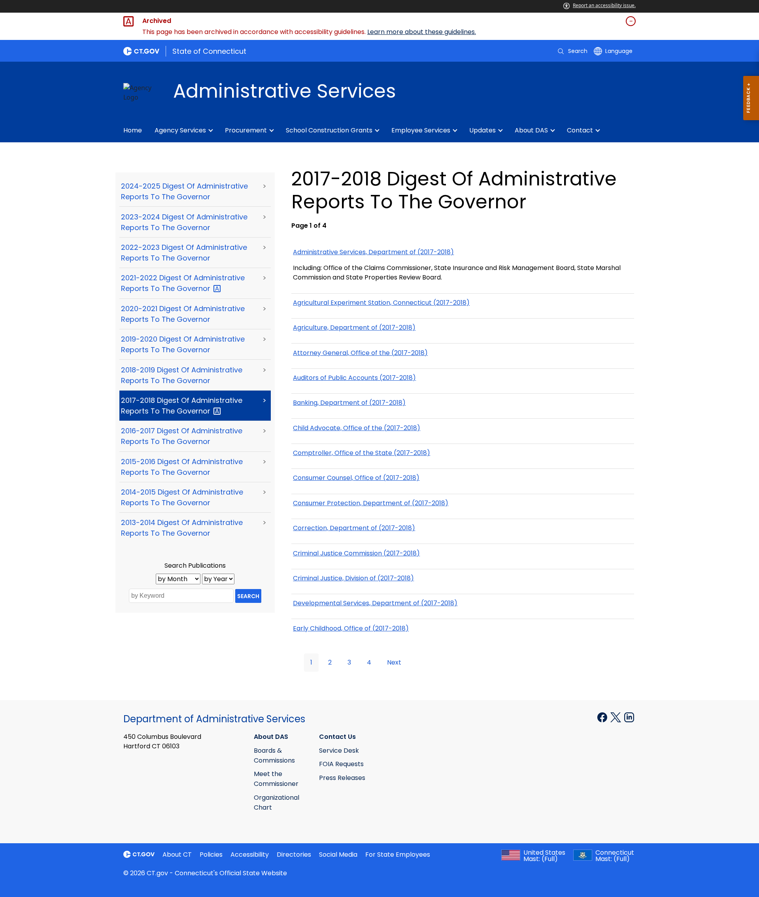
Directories (294, 854)
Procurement (246, 130)
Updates (482, 130)
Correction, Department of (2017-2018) (354, 528)
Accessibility (249, 854)
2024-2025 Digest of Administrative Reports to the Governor (184, 191)
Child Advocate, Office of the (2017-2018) (356, 427)
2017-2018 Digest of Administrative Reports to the (181, 405)
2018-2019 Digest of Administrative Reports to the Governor (181, 375)
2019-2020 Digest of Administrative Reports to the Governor (183, 344)
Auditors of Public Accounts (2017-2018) (354, 377)
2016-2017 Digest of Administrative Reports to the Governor (181, 436)
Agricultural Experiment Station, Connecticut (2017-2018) (381, 302)
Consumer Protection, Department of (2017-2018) (370, 503)
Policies (211, 854)
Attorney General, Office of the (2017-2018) (360, 352)
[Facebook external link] (603, 716)
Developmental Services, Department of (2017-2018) (375, 603)
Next (394, 662)
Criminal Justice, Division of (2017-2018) (353, 578)
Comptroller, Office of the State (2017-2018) (361, 452)
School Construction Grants (329, 130)
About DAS (531, 130)
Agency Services (180, 130)
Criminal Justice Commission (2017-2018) (356, 553)
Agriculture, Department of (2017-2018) (354, 327)
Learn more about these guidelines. (421, 31)
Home (132, 130)
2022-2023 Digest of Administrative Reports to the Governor (184, 252)
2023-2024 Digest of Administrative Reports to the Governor (184, 222)
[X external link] (616, 716)
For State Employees (397, 854)
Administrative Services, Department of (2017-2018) (373, 252)
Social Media (338, 854)
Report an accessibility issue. (604, 5)
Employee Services (420, 130)
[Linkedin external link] (629, 716)
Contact (580, 130)
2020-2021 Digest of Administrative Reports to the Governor (183, 314)
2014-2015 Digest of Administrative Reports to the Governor (182, 497)
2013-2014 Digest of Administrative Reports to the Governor (182, 527)
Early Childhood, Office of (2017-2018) (351, 628)
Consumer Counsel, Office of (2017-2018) (356, 477)
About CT (177, 854)
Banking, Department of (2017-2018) (349, 402)
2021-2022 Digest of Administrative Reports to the (183, 283)
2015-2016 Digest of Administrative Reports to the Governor (182, 467)
